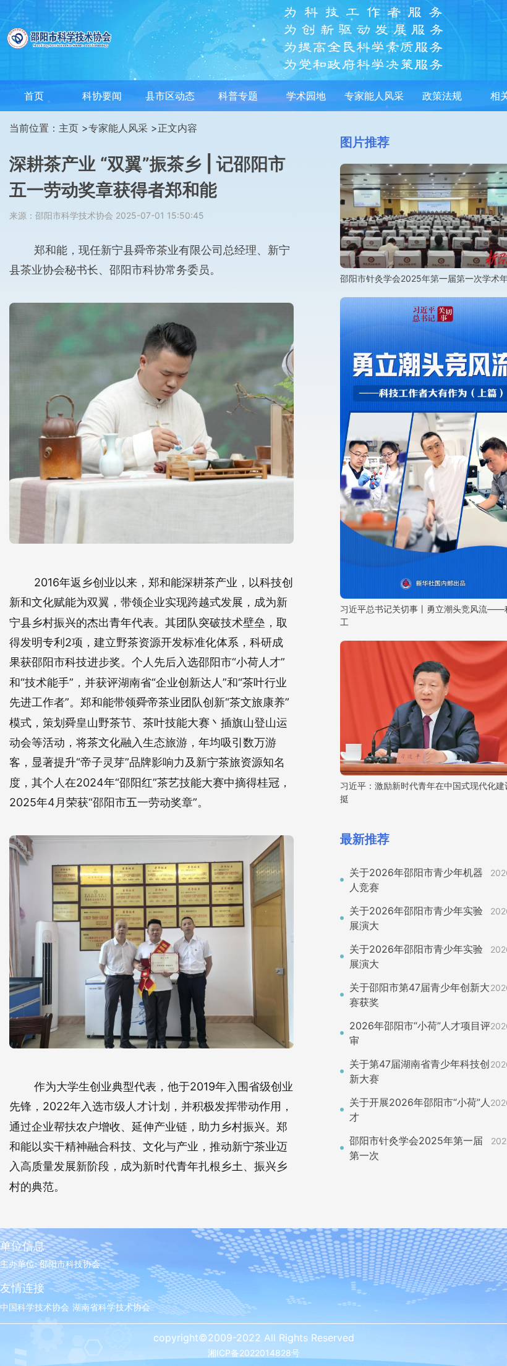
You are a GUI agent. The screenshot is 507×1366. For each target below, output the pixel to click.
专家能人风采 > (123, 128)
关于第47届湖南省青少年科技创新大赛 (419, 1071)
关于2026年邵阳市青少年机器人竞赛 (416, 879)
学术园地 (306, 96)
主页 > (73, 128)
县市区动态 (170, 96)
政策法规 (442, 96)
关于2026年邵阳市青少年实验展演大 (416, 918)
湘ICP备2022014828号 (254, 1352)
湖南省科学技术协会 (111, 1307)
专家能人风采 (374, 96)
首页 (34, 96)
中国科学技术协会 (34, 1307)
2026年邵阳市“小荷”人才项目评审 (419, 1033)
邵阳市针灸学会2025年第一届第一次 (416, 1148)
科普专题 (238, 96)
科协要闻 (102, 96)
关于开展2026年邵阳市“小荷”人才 (419, 1109)
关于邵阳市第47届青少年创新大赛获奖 (419, 994)
